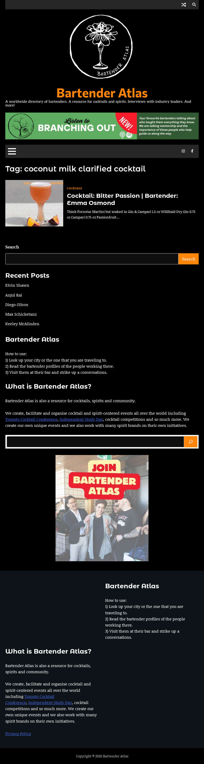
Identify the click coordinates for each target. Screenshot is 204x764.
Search (12, 247)
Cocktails (74, 188)
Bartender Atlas (102, 92)
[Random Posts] (183, 5)
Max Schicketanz (21, 314)
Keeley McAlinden (22, 324)
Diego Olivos (16, 304)
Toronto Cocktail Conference (31, 419)
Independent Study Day (81, 419)
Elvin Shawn (17, 285)
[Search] (190, 441)
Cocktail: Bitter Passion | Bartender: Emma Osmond (122, 199)
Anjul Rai (13, 295)
